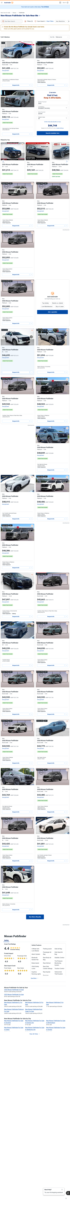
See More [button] (33, 978)
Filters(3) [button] (30, 21)
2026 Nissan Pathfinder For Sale (14, 990)
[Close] (62, 1190)
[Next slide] (66, 161)
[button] (60, 3)
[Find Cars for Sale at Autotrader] (8, 2)
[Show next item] (31, 336)
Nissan (14, 12)
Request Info (15, 85)
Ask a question (52, 312)
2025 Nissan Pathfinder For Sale (14, 994)
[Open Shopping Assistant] (68, 1193)
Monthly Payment (42, 101)
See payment (5, 70)
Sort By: (52, 37)
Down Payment (41, 112)
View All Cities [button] (33, 1034)
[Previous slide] (3, 161)
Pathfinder (22, 12)
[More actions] (31, 85)
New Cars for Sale (5, 12)
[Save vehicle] (32, 43)
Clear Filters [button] (50, 21)
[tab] (6, 940)
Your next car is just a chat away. (35, 7)
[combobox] (12, 21)
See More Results (35, 917)
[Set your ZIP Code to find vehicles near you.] (40, 16)
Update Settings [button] (60, 128)
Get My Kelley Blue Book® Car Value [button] (52, 121)
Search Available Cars (52, 133)
